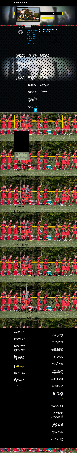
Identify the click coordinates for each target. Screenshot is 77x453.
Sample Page (59, 4)
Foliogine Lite (61, 398)
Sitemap (2, 448)
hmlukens (25, 170)
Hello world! (19, 206)
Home (55, 4)
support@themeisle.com (20, 366)
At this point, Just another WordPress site (21, 2)
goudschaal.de (55, 401)
